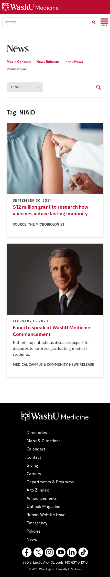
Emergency (37, 523)
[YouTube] (60, 552)
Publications (16, 69)
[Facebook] (27, 552)
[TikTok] (83, 552)
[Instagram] (49, 552)
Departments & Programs (50, 482)
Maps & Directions (43, 441)
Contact (34, 458)
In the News (73, 62)
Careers (34, 474)
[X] (38, 552)
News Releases (47, 62)
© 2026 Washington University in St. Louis (55, 569)
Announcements (42, 499)
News (32, 540)
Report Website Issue (46, 515)
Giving (32, 466)
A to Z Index (38, 490)
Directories (37, 433)
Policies (33, 532)
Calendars (36, 449)
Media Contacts (19, 62)
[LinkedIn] (72, 552)
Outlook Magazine (43, 507)
